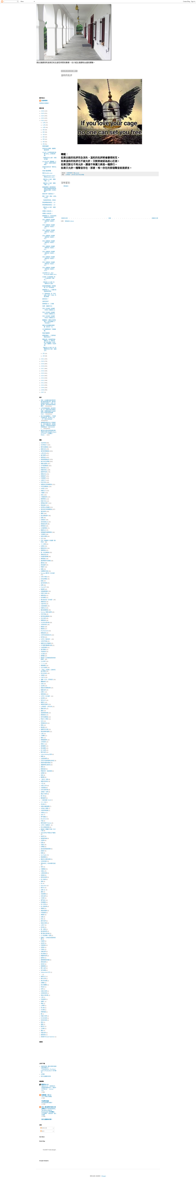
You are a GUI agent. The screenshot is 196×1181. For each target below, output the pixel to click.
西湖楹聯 (43, 902)
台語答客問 (44, 758)
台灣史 (43, 488)
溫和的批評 (45, 301)
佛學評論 (43, 595)
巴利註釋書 (44, 579)
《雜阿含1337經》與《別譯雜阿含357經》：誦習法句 (49, 349)
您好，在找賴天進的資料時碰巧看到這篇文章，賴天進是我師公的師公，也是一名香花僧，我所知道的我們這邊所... (48, 403)
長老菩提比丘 (44, 522)
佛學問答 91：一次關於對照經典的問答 (49, 290)
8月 (44, 132)
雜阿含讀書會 (44, 447)
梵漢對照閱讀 (44, 556)
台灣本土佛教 (44, 808)
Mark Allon (44, 885)
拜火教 (43, 1007)
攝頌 (42, 710)
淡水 (42, 814)
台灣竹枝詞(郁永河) (46, 635)
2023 (42, 118)
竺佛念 (43, 949)
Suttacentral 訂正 (45, 972)
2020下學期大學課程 (46, 1096)
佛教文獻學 (44, 463)
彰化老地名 (44, 673)
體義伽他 (43, 681)
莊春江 (43, 692)
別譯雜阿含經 (44, 571)
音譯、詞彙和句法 (47, 306)
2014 (42, 375)
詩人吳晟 (43, 750)
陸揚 (42, 853)
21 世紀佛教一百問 (46, 935)
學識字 (43, 567)
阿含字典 (43, 482)
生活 (42, 721)
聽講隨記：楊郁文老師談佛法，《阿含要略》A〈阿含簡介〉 (49, 321)
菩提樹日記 (44, 723)
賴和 (42, 738)
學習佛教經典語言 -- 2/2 (48, 205)
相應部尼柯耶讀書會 (46, 484)
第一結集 (43, 929)
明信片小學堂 (44, 719)
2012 (42, 380)
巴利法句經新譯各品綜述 (47, 760)
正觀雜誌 (43, 869)
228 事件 (43, 661)
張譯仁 (43, 1001)
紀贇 (42, 585)
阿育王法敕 (44, 593)
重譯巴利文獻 (44, 729)
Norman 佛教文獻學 (46, 612)
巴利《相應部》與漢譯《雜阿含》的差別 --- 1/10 (48, 221)
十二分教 (43, 544)
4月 (44, 141)
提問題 (43, 656)
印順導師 (43, 478)
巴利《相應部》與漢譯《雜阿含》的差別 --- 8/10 (48, 258)
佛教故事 (43, 633)
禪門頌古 (43, 900)
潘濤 (42, 767)
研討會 (43, 927)
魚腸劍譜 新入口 (46, 1095)
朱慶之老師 (44, 1016)
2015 (42, 373)
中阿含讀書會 (44, 486)
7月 (44, 134)
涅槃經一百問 (44, 792)
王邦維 (43, 1028)
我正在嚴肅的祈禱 (46, 1076)
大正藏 (43, 653)
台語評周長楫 (44, 810)
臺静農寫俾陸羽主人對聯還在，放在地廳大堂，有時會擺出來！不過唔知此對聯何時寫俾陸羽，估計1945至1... (48, 425)
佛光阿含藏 (44, 980)
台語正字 (43, 480)
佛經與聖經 (44, 910)
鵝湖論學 (43, 798)
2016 (42, 371)
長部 (42, 775)
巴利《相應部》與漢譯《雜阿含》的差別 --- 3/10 (48, 232)
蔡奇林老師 (44, 877)
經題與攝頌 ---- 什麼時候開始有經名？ (49, 336)
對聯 (42, 581)
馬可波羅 (43, 970)
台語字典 (43, 604)
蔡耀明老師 (44, 955)
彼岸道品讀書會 (45, 616)
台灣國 (43, 1074)
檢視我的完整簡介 (44, 103)
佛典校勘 (43, 468)
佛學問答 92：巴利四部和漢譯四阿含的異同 (49, 216)
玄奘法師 (43, 896)
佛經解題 (43, 857)
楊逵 (42, 1024)
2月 (44, 353)
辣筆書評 (43, 476)
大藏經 (43, 492)
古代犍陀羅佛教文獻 (46, 645)
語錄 (42, 881)
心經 (42, 733)
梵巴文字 (43, 700)
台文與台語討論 (45, 622)
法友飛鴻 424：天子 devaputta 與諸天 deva (49, 273)
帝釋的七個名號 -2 (47, 211)
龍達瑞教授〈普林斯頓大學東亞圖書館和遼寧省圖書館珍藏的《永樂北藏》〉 (49, 189)
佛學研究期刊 (44, 704)
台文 (42, 538)
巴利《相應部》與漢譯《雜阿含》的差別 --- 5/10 (48, 242)
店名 (42, 919)
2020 (42, 361)
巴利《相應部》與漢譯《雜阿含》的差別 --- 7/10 (48, 253)
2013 (42, 378)
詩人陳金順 (44, 906)
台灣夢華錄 (44, 528)
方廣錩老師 (44, 497)
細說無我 (43, 715)
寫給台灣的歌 (44, 995)
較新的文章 (64, 218)
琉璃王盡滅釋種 (46, 171)
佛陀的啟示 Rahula (46, 823)
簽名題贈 (43, 748)
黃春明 (43, 908)
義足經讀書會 (44, 610)
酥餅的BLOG (45, 1084)
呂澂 (42, 683)
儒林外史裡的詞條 (46, 859)
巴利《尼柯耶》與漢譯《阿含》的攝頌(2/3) (48, 313)
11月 (44, 125)
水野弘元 (43, 812)
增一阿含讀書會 (45, 552)
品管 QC (43, 890)
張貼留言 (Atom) (69, 221)
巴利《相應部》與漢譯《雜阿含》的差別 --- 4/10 (48, 237)
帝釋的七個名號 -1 (47, 213)
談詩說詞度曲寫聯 (46, 849)
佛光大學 (43, 978)
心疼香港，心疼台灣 (70, 174)
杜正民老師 (44, 1018)
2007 (42, 392)
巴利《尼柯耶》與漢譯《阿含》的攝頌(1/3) (48, 309)
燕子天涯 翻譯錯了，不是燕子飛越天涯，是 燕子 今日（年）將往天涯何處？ (48, 417)
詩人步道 (43, 904)
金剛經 (43, 773)
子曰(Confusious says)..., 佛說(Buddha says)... (49, 176)
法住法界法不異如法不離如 (48, 833)
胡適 (42, 569)
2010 (42, 385)
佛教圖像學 (44, 740)
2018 (42, 366)
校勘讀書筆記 (44, 591)
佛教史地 (43, 474)
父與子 (43, 925)
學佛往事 (43, 554)
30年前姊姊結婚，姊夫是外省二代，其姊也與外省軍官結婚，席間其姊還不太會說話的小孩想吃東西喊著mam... (48, 411)
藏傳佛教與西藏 (45, 960)
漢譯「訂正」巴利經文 (47, 679)
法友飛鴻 (43, 443)
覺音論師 (43, 565)
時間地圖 (43, 1012)
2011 (42, 383)
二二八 (43, 663)
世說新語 (43, 651)
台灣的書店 (44, 861)
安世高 (43, 637)
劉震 (42, 756)
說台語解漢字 (44, 515)
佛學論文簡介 (44, 503)
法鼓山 (43, 871)
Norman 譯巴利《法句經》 (48, 573)
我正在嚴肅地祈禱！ (46, 1119)
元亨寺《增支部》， (46, 639)
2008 (42, 390)
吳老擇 (43, 698)
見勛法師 (43, 1032)
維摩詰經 (43, 769)
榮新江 (43, 744)
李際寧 (43, 947)
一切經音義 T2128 (46, 800)
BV (41, 883)
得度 (42, 1003)
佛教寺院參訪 (44, 781)
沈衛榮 (43, 675)
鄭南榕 (43, 727)
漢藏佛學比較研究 (46, 765)
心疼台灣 (43, 453)
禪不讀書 (43, 817)
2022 (42, 120)
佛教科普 (43, 601)
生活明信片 (44, 445)
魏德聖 (43, 777)
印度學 (43, 941)
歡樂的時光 (44, 548)
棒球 (42, 1022)
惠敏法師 (43, 708)
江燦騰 (43, 735)
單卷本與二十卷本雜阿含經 (48, 863)
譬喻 (42, 725)
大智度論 (43, 787)
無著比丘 (43, 490)
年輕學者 (43, 945)
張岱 (42, 867)
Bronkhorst (44, 819)
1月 (44, 356)
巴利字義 (43, 614)
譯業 (42, 513)
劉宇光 (43, 887)
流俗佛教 (43, 894)
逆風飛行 (43, 519)
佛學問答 (43, 499)
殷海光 (43, 1026)
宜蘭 (42, 917)
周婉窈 (43, 914)
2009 (42, 387)
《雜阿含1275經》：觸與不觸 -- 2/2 (49, 184)
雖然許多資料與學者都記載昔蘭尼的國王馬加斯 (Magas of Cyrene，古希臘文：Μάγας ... (48, 433)
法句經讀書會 (44, 465)
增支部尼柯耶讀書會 (46, 509)
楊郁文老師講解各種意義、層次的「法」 (48, 326)
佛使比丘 (43, 976)
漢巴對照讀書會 (45, 451)
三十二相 (43, 802)
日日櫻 (43, 1009)
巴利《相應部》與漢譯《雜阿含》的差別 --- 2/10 (48, 226)
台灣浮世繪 (44, 641)
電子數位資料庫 (45, 933)
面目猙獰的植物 (45, 731)
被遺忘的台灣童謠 (46, 643)
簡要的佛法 (44, 470)
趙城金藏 (43, 962)
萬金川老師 (44, 794)
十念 (42, 783)
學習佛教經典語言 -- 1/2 (48, 202)
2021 (42, 359)
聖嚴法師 (43, 690)
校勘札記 (43, 608)
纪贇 (42, 842)
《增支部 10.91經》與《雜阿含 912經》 (48, 282)
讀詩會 (43, 563)
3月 (44, 144)
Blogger (104, 1176)
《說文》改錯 (44, 779)
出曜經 (43, 982)
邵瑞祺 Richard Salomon (48, 1037)
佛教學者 (43, 550)
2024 (42, 116)
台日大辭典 (44, 667)
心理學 (43, 1005)
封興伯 (43, 546)
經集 (42, 517)
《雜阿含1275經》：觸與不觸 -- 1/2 (49, 180)
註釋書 (43, 846)
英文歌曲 (43, 953)
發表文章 (44, 1128)
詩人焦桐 (43, 879)
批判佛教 (43, 597)
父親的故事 (44, 873)
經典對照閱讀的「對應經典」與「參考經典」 (49, 286)
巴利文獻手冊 (44, 789)
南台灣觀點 (44, 985)
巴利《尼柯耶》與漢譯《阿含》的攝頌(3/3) (48, 317)
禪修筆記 (43, 558)
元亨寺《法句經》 (46, 696)
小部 (42, 997)
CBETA (43, 677)
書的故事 (43, 511)
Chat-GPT (43, 587)
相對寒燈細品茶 (45, 459)
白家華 (43, 840)
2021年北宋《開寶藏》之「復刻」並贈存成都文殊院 (49, 163)
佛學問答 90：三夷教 (48, 304)
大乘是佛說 (44, 647)
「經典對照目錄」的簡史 (49, 200)
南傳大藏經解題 (45, 806)
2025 (42, 113)
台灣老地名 (44, 624)
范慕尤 (43, 844)
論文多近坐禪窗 (80, 174)
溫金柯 (43, 836)
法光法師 (43, 618)
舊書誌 (43, 626)
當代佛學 (43, 455)
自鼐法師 (43, 951)
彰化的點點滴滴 (45, 827)
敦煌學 (43, 589)
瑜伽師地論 (44, 838)
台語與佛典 (44, 100)
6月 (44, 137)
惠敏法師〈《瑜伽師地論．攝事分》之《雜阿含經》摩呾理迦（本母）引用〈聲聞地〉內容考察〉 (49, 342)
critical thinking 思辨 (46, 754)
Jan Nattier (44, 855)
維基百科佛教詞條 (46, 688)
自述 (42, 495)
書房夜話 (43, 457)
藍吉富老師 (44, 931)
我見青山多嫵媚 (45, 507)
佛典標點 (43, 665)
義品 (42, 1030)
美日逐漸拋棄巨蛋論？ (47, 1102)
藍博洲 (43, 958)
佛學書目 (43, 526)
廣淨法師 (43, 921)
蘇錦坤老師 (44, 472)
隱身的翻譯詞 (46, 333)
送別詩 (43, 964)
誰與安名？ (45, 299)
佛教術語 (43, 620)
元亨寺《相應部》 (46, 825)
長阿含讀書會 (44, 717)
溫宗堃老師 (44, 583)
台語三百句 (44, 785)
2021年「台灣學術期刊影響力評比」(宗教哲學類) (49, 154)
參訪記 (43, 987)
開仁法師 (43, 968)
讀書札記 (43, 530)
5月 (44, 139)
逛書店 (43, 851)
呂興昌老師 (44, 993)
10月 (44, 127)
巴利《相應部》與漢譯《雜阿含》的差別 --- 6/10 (48, 248)
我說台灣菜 (44, 923)
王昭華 (43, 898)
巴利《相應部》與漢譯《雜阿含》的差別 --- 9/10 (48, 264)
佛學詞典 (43, 694)
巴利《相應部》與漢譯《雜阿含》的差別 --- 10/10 (48, 269)
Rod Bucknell (44, 631)
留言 (43, 1131)
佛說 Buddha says (47, 173)
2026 (42, 111)
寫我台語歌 (44, 536)
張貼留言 (65, 186)
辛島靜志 (43, 534)
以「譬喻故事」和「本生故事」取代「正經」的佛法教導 (49, 295)
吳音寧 (43, 943)
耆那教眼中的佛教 (46, 560)
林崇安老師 (44, 1020)
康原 (42, 892)
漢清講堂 (43, 746)
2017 (42, 368)
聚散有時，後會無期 (46, 771)
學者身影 (43, 505)
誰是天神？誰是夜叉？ (48, 194)
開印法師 (43, 752)
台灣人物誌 (44, 576)
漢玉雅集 (43, 649)
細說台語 (43, 449)
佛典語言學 (44, 524)
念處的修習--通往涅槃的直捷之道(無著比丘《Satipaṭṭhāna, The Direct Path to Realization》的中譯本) (48, 1069)
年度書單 (43, 999)
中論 (42, 821)
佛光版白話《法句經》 (47, 599)
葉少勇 (43, 796)
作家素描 (43, 912)
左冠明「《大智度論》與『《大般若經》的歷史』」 (48, 278)
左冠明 (43, 686)
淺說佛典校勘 (44, 713)
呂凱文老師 (44, 991)
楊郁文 (43, 702)
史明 (42, 989)
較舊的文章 (155, 218)
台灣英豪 (43, 742)
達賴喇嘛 (43, 966)
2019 (42, 363)
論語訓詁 (43, 1034)
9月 (44, 130)
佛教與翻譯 (45, 146)
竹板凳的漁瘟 (45, 1101)
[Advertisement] (109, 202)
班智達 (43, 875)
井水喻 (43, 804)
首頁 (110, 218)
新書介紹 (43, 501)
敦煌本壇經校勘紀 (46, 762)
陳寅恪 (43, 629)
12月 (44, 122)
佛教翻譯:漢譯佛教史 (46, 532)
